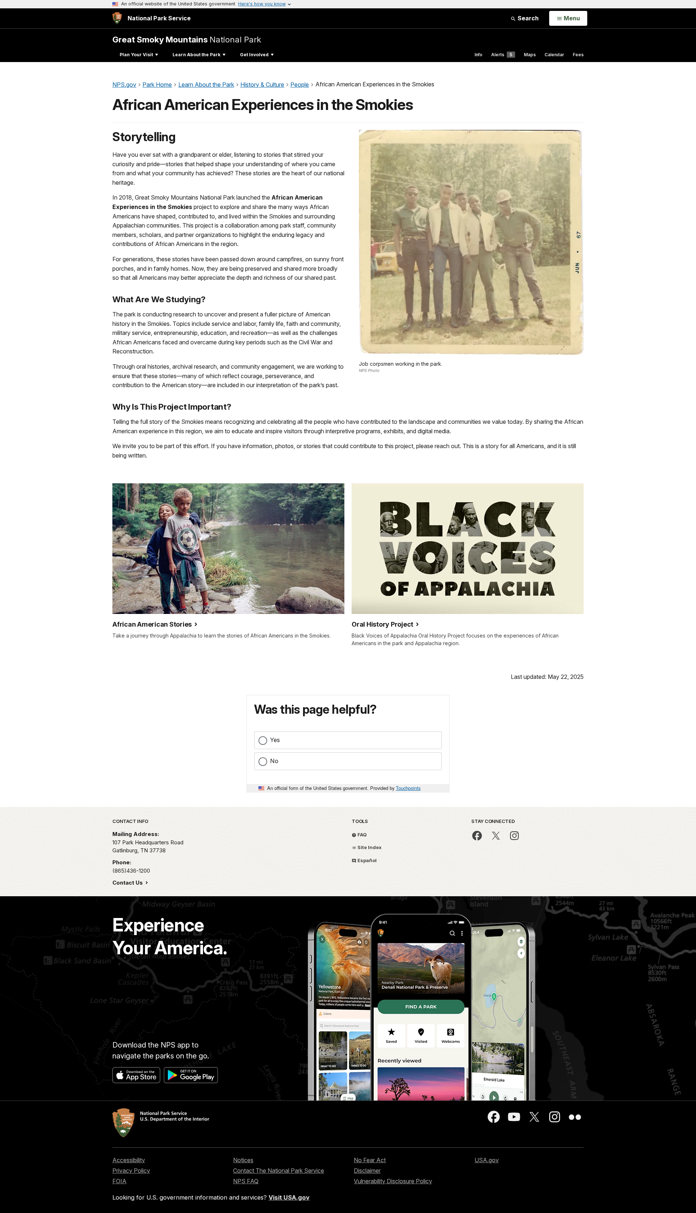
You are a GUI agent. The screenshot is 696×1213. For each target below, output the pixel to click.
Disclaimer (367, 1170)
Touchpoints (408, 787)
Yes (275, 739)
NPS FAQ (245, 1181)
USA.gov (487, 1160)
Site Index (369, 847)
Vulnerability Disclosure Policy (393, 1181)
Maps (530, 54)
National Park (186, 39)
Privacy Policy (131, 1170)
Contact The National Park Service (278, 1170)
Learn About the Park (196, 54)
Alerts (501, 54)
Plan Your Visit (136, 54)
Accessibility (128, 1160)
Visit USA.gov (289, 1197)
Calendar (554, 54)
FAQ (361, 834)
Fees (578, 54)
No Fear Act (370, 1160)
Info (478, 54)
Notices (243, 1160)
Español (366, 860)
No (274, 761)
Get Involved (254, 54)
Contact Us (128, 882)
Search (527, 18)
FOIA (119, 1181)
